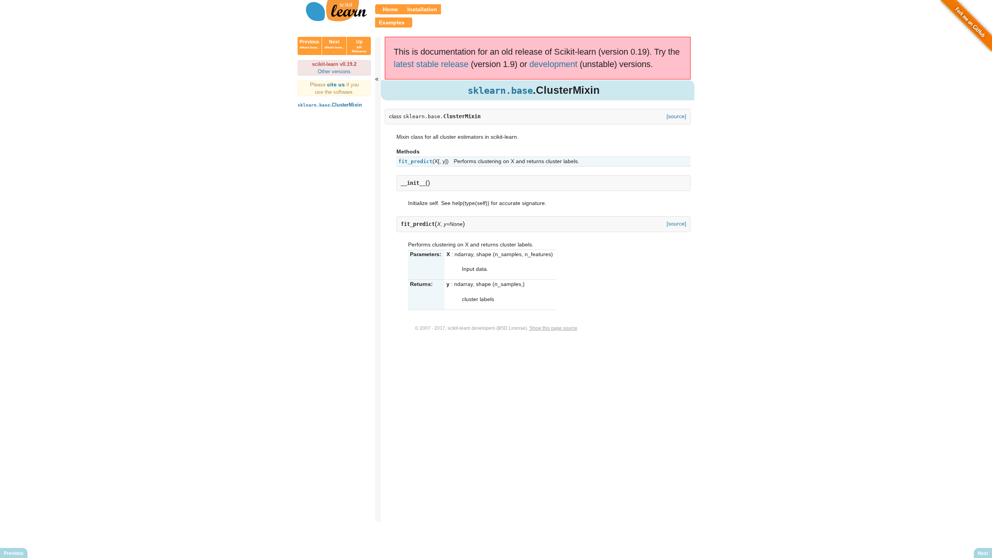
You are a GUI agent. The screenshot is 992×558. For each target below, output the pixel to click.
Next (334, 46)
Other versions (334, 71)
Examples (392, 22)
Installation (422, 9)
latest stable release (431, 64)
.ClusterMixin (330, 105)
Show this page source (553, 328)
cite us (336, 84)
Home (390, 9)
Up (359, 46)
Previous (309, 46)
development (553, 64)
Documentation (397, 16)
